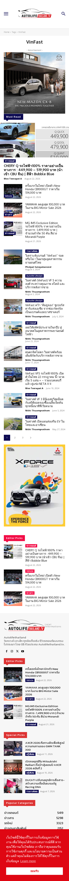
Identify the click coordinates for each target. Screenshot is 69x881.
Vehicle (8, 196)
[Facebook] (6, 651)
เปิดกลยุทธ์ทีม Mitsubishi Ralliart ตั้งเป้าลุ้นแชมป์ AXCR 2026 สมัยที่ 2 (43, 764)
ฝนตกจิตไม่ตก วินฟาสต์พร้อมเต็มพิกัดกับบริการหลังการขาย (43, 353)
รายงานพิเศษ (32, 251)
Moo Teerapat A (13, 178)
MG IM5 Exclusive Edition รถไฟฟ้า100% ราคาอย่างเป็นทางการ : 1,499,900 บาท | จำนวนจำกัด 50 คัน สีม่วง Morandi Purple (43, 230)
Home (6, 32)
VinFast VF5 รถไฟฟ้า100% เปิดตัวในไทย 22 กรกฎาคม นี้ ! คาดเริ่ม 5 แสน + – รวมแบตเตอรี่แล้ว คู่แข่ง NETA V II (44, 379)
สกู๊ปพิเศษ (30, 754)
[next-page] (30, 438)
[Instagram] (12, 651)
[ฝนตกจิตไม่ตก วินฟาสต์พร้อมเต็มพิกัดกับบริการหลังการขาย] (13, 353)
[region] (34, 485)
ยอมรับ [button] (34, 871)
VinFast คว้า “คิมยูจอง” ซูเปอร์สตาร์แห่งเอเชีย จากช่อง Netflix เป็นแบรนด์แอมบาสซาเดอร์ (44, 308)
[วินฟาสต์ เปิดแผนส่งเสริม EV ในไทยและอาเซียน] (13, 422)
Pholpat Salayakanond (38, 266)
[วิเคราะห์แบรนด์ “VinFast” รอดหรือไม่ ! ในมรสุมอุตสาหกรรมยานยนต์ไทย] (13, 257)
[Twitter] (17, 651)
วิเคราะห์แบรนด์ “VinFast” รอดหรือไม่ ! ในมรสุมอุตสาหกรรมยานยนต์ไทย (44, 259)
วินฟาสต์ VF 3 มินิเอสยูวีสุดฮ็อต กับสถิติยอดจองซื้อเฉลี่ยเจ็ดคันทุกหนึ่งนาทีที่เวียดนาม (45, 402)
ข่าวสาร (8, 214)
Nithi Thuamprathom (37, 291)
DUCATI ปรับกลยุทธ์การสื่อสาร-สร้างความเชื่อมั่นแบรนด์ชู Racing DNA (45, 783)
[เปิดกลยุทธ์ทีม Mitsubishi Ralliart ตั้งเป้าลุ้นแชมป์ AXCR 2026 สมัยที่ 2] (13, 767)
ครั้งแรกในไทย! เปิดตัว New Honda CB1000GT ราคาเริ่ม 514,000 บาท (42, 189)
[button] (34, 485)
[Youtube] (22, 651)
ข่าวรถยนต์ (10, 161)
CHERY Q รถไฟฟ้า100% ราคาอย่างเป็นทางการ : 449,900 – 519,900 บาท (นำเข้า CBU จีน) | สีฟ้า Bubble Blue (33, 170)
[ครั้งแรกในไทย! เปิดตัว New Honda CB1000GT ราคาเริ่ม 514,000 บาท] (13, 191)
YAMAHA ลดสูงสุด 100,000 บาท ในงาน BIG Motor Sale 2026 (45, 206)
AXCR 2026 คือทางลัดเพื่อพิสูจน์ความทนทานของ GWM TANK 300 (44, 746)
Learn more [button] (28, 861)
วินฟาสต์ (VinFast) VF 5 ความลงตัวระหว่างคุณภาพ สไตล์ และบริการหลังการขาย (45, 284)
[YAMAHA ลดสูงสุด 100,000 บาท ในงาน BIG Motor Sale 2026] (13, 210)
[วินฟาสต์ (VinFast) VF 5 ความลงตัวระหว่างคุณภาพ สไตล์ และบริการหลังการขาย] (13, 281)
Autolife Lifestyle (34, 275)
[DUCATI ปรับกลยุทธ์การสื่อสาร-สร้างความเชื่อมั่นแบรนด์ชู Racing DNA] (13, 785)
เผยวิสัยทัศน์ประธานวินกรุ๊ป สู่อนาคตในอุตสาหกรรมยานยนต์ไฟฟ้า (44, 331)
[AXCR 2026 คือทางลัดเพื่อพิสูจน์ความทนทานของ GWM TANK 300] (13, 748)
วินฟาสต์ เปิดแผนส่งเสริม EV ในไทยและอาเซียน (44, 423)
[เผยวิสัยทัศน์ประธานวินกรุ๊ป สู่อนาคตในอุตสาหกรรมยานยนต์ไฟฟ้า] (13, 328)
